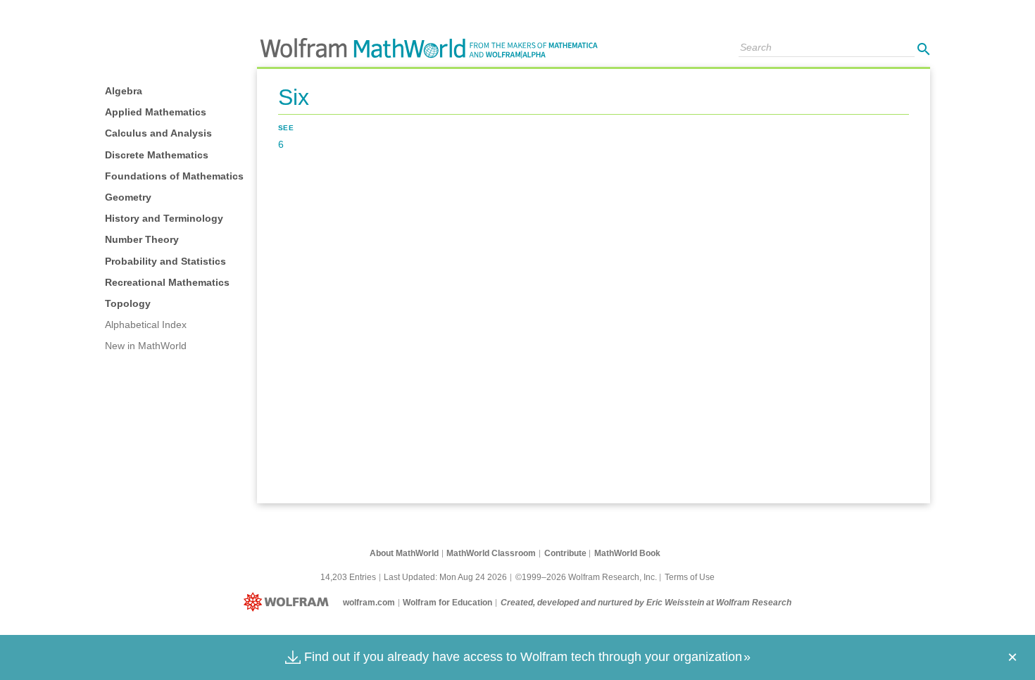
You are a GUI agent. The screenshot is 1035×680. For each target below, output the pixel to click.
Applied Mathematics (155, 112)
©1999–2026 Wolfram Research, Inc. (586, 577)
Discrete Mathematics (156, 154)
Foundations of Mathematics (174, 176)
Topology (128, 303)
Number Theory (142, 239)
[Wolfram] (289, 602)
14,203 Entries (348, 577)
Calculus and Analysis (158, 133)
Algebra (123, 90)
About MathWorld (404, 553)
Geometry (128, 197)
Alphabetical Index (146, 324)
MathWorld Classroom (491, 553)
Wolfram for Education (447, 602)
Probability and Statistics (165, 261)
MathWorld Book (627, 553)
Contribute (565, 553)
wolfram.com (369, 602)
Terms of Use (690, 577)
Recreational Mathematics (167, 282)
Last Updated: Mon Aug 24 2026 (445, 577)
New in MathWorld (146, 345)
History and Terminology (164, 218)
